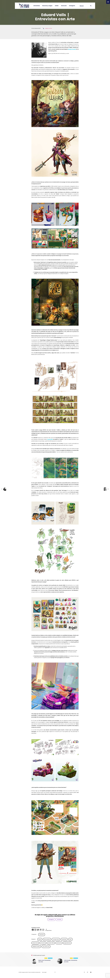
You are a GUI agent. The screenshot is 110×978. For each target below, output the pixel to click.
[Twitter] (38, 930)
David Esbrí (50, 439)
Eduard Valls (35, 942)
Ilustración (41, 934)
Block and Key (47, 939)
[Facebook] (33, 930)
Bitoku (40, 939)
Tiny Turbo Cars (46, 946)
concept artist (56, 939)
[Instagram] (35, 930)
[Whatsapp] (43, 930)
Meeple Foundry (72, 49)
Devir (70, 939)
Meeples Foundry (36, 946)
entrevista (43, 942)
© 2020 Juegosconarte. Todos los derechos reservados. (30, 972)
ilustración (59, 942)
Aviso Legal (44, 972)
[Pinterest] (40, 930)
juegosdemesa (67, 942)
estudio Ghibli (51, 942)
